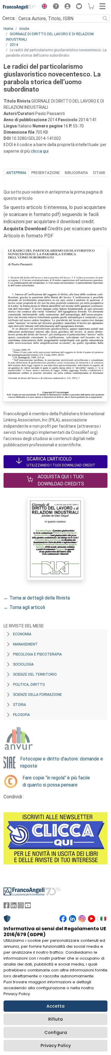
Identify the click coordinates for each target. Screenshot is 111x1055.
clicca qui (40, 151)
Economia (22, 634)
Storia (19, 705)
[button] (43, 7)
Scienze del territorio (35, 674)
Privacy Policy (56, 1045)
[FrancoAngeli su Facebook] (6, 906)
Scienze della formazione (37, 695)
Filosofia (21, 715)
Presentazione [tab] (45, 173)
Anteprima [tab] (16, 173)
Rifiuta (55, 1019)
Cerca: (8, 18)
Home (8, 29)
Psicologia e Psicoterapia (37, 654)
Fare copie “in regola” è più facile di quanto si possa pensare (56, 781)
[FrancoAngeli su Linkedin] (14, 906)
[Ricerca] (105, 18)
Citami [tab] (99, 173)
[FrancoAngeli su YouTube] (28, 906)
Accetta (55, 1006)
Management (25, 644)
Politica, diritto (29, 684)
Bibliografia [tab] (76, 173)
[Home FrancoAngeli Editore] (19, 7)
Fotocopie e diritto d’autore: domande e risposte (61, 762)
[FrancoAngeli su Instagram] (21, 906)
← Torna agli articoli (24, 607)
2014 (14, 45)
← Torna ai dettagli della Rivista (37, 598)
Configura (55, 1032)
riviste (24, 29)
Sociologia (23, 664)
